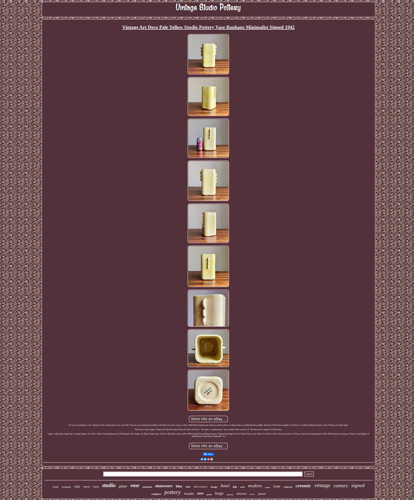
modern (255, 485)
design (214, 487)
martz (86, 486)
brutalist (189, 493)
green (209, 494)
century (341, 485)
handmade (66, 487)
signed (358, 485)
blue (179, 486)
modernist (147, 487)
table (187, 486)
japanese (230, 494)
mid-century (200, 486)
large (219, 493)
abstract (242, 493)
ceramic (303, 485)
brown (252, 494)
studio (109, 485)
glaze (123, 486)
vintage (322, 485)
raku (77, 486)
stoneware (164, 486)
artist (242, 487)
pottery (172, 492)
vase (134, 485)
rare (200, 493)
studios (267, 487)
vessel (55, 486)
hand (96, 486)
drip (235, 486)
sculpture (156, 494)
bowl (225, 485)
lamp (276, 486)
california (287, 487)
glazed (262, 493)
